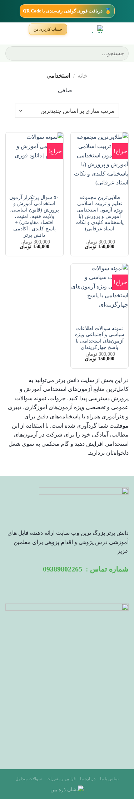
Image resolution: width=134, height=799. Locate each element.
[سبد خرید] (19, 29)
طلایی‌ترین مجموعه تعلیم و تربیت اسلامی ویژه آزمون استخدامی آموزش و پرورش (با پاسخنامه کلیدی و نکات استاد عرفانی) (99, 213)
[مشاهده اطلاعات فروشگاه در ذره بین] (67, 789)
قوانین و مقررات (61, 778)
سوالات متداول (28, 778)
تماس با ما (109, 778)
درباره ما (87, 778)
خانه (83, 76)
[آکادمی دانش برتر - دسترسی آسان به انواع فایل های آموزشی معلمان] (86, 29)
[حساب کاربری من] (48, 29)
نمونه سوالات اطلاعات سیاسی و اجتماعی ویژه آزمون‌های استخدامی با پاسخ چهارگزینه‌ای (99, 338)
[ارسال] (14, 53)
